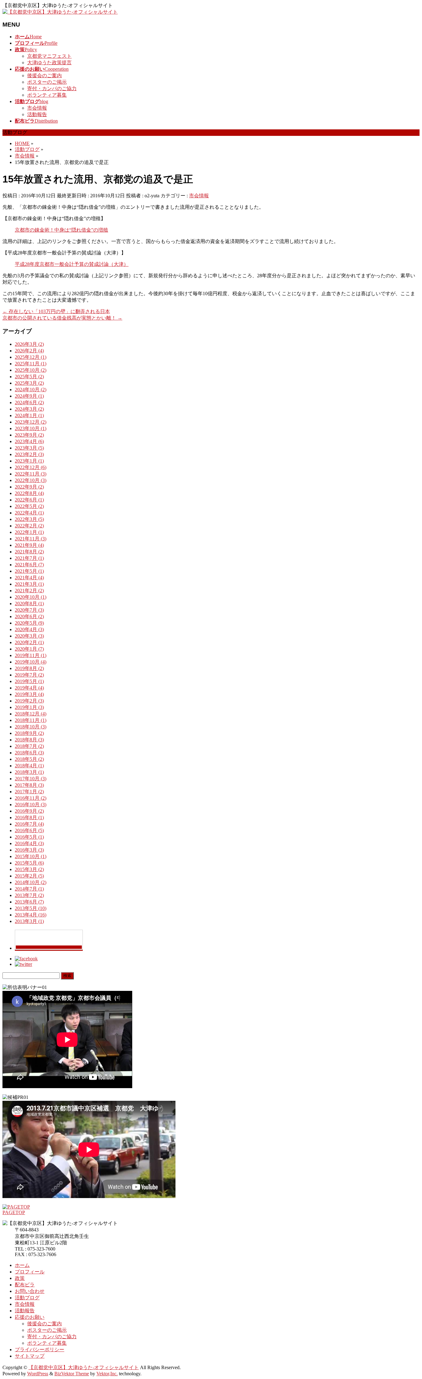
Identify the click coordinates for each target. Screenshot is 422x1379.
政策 (20, 1278)
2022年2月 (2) (29, 525)
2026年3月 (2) (29, 344)
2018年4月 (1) (29, 765)
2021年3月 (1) (29, 584)
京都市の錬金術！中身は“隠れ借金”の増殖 (61, 230)
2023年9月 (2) (29, 435)
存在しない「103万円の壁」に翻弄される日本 (56, 311)
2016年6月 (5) (29, 830)
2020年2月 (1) (29, 642)
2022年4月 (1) (29, 512)
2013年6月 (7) (29, 901)
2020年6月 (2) (29, 616)
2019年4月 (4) (29, 687)
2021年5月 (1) (29, 571)
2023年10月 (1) (30, 428)
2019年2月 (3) (29, 700)
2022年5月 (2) (29, 506)
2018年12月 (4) (30, 713)
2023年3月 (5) (29, 448)
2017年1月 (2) (29, 791)
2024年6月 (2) (29, 402)
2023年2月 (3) (29, 454)
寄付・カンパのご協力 (52, 88)
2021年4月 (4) (29, 577)
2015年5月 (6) (29, 863)
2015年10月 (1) (30, 856)
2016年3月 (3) (29, 850)
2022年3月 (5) (29, 519)
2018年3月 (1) (29, 772)
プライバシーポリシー (39, 1349)
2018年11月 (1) (30, 720)
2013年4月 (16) (30, 914)
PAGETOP (13, 1212)
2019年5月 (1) (29, 681)
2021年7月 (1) (29, 558)
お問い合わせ (29, 1291)
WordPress (37, 1373)
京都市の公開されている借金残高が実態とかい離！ (62, 318)
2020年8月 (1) (29, 603)
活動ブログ (27, 1297)
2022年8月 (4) (29, 493)
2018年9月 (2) (29, 733)
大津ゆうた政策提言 (49, 62)
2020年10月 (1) (30, 597)
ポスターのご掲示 (47, 82)
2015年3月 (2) (29, 869)
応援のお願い (29, 1317)
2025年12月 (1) (30, 357)
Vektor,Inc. (107, 1373)
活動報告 (37, 114)
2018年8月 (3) (29, 739)
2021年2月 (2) (29, 590)
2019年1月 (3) (29, 707)
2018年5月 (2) (29, 759)
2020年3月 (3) (29, 636)
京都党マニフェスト (49, 56)
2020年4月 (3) (29, 629)
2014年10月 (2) (30, 882)
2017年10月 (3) (30, 778)
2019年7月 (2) (29, 674)
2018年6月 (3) (29, 752)
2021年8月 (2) (29, 551)
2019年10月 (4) (30, 661)
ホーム (22, 1265)
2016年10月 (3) (30, 804)
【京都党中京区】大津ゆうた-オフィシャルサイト (83, 1367)
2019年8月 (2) (29, 668)
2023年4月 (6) (29, 441)
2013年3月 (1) (29, 921)
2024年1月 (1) (29, 415)
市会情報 (37, 108)
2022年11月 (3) (30, 473)
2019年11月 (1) (30, 655)
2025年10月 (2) (30, 370)
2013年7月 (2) (29, 895)
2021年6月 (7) (29, 564)
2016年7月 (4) (29, 824)
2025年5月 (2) (29, 376)
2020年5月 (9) (29, 623)
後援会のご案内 (44, 75)
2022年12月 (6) (30, 467)
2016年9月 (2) (29, 811)
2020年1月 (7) (29, 649)
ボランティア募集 (47, 95)
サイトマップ (29, 1356)
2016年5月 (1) (29, 837)
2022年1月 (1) (29, 532)
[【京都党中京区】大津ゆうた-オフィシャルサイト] (60, 12)
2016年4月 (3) (29, 843)
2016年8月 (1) (29, 817)
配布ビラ (25, 1284)
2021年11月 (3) (30, 538)
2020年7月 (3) (29, 610)
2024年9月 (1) (29, 396)
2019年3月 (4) (29, 694)
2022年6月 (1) (29, 499)
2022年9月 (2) (29, 486)
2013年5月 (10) (30, 908)
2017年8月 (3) (29, 785)
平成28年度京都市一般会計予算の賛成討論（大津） (72, 264)
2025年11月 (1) (30, 363)
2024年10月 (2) (30, 389)
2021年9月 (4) (29, 545)
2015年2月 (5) (29, 875)
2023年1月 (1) (29, 460)
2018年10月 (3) (30, 726)
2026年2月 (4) (29, 350)
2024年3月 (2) (29, 409)
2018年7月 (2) (29, 746)
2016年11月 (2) (30, 798)
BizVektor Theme (71, 1373)
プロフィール (29, 1271)
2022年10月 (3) (30, 480)
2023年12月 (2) (30, 422)
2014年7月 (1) (29, 888)
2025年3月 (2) (29, 383)
